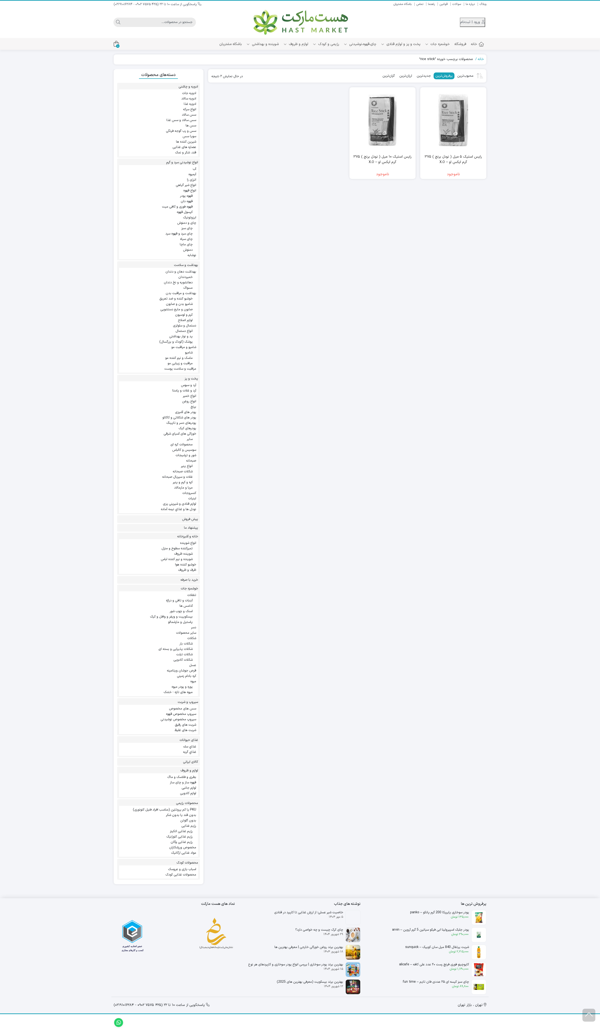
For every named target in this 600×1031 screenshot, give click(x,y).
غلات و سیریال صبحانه (177, 476)
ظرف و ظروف (187, 570)
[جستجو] (118, 22)
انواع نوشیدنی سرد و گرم (182, 162)
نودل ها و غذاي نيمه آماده (178, 509)
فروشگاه (460, 44)
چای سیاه (186, 239)
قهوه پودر (186, 195)
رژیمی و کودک (328, 44)
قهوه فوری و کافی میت (177, 206)
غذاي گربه (189, 752)
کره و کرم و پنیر (183, 482)
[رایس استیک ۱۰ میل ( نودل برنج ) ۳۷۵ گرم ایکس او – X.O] (382, 120)
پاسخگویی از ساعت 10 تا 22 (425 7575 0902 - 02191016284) (156, 4)
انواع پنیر (187, 466)
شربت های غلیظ (185, 730)
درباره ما (470, 4)
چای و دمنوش (186, 222)
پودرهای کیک (187, 428)
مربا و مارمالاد (183, 487)
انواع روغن (189, 401)
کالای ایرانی (190, 761)
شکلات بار (186, 643)
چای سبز (187, 228)
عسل (192, 665)
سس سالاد (189, 114)
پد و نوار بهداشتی (181, 336)
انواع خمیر (189, 396)
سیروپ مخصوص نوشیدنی (178, 719)
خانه (474, 44)
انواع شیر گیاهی (186, 185)
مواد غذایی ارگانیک (183, 852)
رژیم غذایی (188, 825)
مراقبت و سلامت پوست (180, 368)
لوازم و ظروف (298, 44)
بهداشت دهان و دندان (180, 271)
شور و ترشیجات (186, 455)
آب (194, 169)
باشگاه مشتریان (402, 4)
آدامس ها (186, 605)
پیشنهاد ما (191, 527)
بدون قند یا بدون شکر (181, 815)
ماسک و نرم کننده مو (179, 358)
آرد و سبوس (188, 385)
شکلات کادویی (183, 659)
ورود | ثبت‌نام (470, 22)
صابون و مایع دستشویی (176, 309)
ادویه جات (189, 93)
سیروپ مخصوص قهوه (181, 714)
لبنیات (192, 498)
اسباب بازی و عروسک (182, 869)
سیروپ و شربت (188, 702)
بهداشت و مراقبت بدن (181, 293)
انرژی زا (191, 179)
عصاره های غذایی (184, 147)
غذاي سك (189, 746)
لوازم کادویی (188, 793)
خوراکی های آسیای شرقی (180, 433)
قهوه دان (187, 201)
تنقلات (191, 595)
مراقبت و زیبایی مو (180, 363)
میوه (193, 681)
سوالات (456, 4)
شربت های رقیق (185, 724)
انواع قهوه (189, 190)
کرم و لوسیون (184, 314)
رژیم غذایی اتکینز (181, 831)
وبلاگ (483, 4)
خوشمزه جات (439, 44)
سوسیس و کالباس (184, 449)
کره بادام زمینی (186, 676)
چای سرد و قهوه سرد (179, 233)
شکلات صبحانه (183, 471)
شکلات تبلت (184, 654)
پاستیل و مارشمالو (180, 622)
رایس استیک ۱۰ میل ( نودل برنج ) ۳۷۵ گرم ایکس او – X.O (382, 159)
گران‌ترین (388, 75)
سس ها (191, 125)
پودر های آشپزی (185, 412)
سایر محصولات (186, 632)
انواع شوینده (188, 543)
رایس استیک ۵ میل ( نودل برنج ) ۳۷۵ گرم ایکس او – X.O (453, 159)
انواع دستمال (184, 331)
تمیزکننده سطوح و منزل (177, 548)
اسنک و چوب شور (181, 611)
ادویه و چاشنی (188, 86)
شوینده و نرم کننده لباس (177, 559)
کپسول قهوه (185, 212)
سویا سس (189, 136)
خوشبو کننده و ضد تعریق (176, 298)
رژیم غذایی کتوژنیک (179, 836)
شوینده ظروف (183, 553)
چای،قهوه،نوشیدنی (362, 44)
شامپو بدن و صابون (179, 304)
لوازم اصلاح (185, 320)
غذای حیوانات (189, 740)
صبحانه (191, 460)
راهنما (431, 4)
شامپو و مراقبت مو (183, 347)
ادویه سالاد (188, 98)
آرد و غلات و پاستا (184, 390)
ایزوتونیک (189, 217)
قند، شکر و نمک (185, 152)
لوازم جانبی (189, 787)
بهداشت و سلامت (186, 265)
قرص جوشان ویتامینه (181, 670)
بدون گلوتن (188, 820)
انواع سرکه (189, 109)
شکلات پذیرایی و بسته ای (175, 649)
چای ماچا (186, 244)
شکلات (191, 638)
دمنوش (188, 249)
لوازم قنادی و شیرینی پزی (179, 503)
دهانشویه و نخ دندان (178, 282)
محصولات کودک (187, 862)
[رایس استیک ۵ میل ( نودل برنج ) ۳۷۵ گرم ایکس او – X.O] (453, 120)
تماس (419, 4)
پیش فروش (190, 519)
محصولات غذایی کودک (180, 874)
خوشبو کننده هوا (185, 564)
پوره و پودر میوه (182, 686)
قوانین (443, 4)
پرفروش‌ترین (444, 75)
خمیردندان (185, 277)
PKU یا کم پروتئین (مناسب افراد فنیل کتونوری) (164, 809)
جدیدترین (424, 75)
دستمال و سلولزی (184, 325)
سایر (190, 439)
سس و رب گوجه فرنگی (181, 131)
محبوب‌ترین (465, 75)
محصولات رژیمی (187, 803)
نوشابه (192, 255)
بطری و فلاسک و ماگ (181, 777)
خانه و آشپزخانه (187, 536)
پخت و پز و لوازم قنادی (402, 44)
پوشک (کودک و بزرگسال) (176, 341)
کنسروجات (189, 493)
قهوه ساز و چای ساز (183, 782)
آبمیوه (192, 174)
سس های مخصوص (182, 708)
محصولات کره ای (181, 444)
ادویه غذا (190, 104)
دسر (193, 627)
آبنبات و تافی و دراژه (179, 600)
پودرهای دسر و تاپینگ (181, 423)
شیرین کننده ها (186, 141)
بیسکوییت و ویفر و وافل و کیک (171, 616)
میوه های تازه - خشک (178, 692)
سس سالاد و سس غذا (181, 120)
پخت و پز (191, 378)
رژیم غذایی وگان (182, 842)
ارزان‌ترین (405, 75)
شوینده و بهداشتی (265, 44)
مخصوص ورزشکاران (182, 847)
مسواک (188, 287)
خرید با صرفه (189, 579)
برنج (193, 406)
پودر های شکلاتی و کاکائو (179, 417)
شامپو (189, 352)
